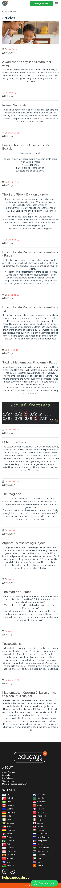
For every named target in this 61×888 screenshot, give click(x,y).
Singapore (11, 851)
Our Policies (7, 778)
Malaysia (41, 826)
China (39, 805)
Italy (39, 819)
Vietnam (41, 865)
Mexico (40, 830)
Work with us (8, 781)
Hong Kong (42, 812)
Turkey (10, 858)
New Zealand (43, 837)
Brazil (9, 802)
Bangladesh (42, 798)
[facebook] (4, 871)
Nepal (9, 833)
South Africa (42, 851)
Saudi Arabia (43, 848)
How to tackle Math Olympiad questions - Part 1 (30, 253)
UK (8, 862)
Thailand (41, 855)
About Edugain (8, 772)
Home (4, 12)
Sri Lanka (11, 855)
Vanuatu (10, 865)
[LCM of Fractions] (30, 413)
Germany (11, 812)
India (9, 816)
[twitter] (12, 871)
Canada (10, 805)
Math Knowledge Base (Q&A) (15, 784)
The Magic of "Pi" (14, 494)
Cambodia (41, 802)
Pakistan (10, 841)
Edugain (5, 3)
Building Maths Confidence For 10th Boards (27, 147)
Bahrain (10, 798)
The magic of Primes (16, 592)
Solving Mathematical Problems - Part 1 (29, 362)
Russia (40, 844)
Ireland (10, 819)
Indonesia (41, 816)
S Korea (10, 848)
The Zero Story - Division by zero (25, 194)
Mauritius (11, 830)
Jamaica (10, 823)
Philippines (42, 841)
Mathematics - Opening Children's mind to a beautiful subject (29, 694)
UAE (39, 858)
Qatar (9, 844)
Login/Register (41, 3)
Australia (41, 795)
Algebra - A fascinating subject (23, 543)
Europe (10, 809)
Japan (40, 823)
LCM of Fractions (14, 442)
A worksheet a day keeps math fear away (26, 63)
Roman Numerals (14, 105)
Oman (10, 837)
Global (10, 794)
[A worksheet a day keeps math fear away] (30, 32)
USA (39, 862)
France (40, 809)
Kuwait (10, 826)
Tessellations (11, 643)
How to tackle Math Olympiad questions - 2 (30, 309)
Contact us (6, 775)
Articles (13, 12)
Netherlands (42, 833)
